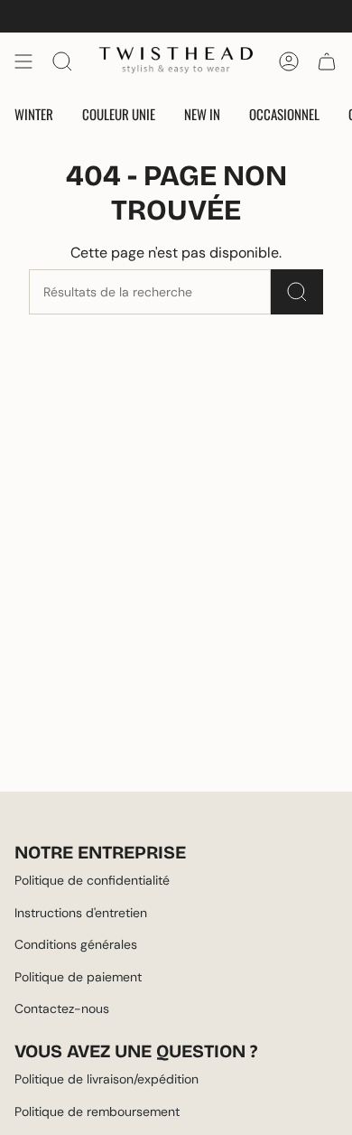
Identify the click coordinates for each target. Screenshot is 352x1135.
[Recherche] (297, 291)
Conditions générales (75, 944)
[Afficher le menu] (23, 61)
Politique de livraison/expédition (106, 1079)
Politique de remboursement (97, 1111)
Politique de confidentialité (92, 880)
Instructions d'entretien (80, 913)
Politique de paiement (78, 977)
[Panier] (327, 61)
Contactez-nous (61, 1008)
